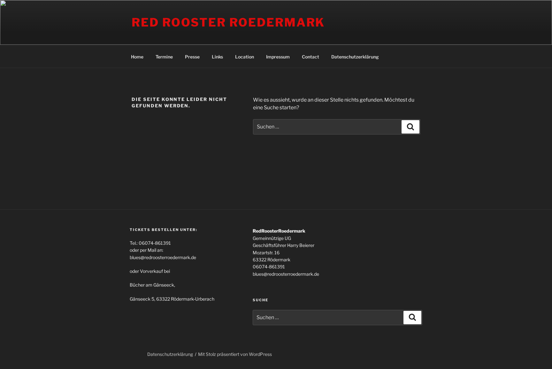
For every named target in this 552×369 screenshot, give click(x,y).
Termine (164, 56)
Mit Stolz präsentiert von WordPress (235, 354)
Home (137, 56)
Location (244, 56)
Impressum (278, 56)
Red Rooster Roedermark (228, 22)
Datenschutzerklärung (355, 56)
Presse (192, 56)
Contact (310, 56)
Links (217, 56)
